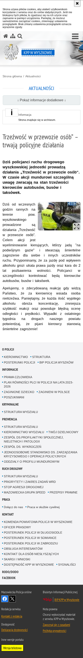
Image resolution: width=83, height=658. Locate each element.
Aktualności (33, 76)
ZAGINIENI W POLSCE (54, 392)
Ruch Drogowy (12, 468)
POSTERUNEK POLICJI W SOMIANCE (30, 538)
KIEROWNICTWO (16, 357)
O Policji (8, 349)
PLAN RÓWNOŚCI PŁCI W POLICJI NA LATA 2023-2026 (38, 384)
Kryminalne (10, 404)
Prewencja (9, 419)
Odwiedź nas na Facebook (4, 598)
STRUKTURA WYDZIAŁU (21, 412)
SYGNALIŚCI (67, 564)
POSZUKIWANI (14, 397)
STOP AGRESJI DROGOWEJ (23, 487)
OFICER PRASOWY (17, 527)
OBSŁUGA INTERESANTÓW (23, 548)
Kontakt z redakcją (11, 616)
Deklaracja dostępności (14, 630)
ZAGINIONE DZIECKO (19, 392)
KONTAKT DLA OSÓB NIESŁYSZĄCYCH (31, 554)
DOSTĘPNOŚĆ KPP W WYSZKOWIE (29, 564)
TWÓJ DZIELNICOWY (63, 432)
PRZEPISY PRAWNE (63, 492)
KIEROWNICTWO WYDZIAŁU (24, 432)
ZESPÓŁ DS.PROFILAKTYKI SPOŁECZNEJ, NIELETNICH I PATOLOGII (34, 439)
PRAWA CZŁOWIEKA (18, 377)
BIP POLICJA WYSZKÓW (56, 362)
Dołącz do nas (13, 507)
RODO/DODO (10, 572)
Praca (6, 499)
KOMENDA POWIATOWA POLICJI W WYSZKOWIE (38, 522)
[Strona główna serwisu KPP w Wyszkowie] (5, 36)
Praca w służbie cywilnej (43, 507)
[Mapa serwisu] (12, 36)
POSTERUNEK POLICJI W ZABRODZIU (31, 543)
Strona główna (12, 76)
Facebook (9, 578)
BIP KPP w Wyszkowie (66, 599)
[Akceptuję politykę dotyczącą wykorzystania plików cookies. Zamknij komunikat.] (77, 3)
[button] (75, 36)
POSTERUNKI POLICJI (19, 362)
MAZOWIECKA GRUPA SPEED (24, 492)
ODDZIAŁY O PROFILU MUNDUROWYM (31, 461)
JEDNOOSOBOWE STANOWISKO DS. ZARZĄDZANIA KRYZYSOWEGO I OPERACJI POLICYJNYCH (40, 454)
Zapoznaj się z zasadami (56, 625)
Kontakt (8, 514)
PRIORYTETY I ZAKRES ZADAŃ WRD (30, 481)
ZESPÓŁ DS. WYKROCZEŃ (22, 446)
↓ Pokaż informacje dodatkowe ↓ (41, 100)
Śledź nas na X (12, 598)
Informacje (10, 369)
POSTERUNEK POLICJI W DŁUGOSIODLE (33, 532)
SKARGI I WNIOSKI (17, 559)
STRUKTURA (41, 357)
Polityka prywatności (54, 630)
